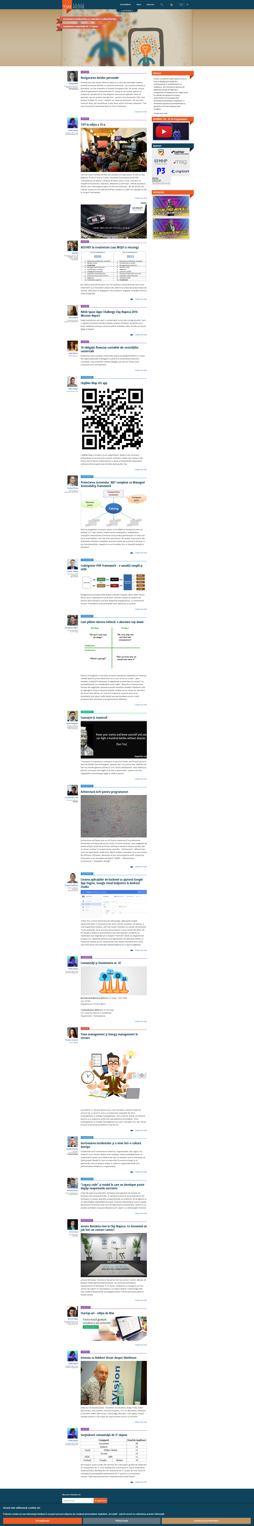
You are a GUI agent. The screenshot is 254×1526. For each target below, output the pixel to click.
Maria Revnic (73, 318)
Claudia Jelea (73, 83)
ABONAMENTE (125, 4)
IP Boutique (74, 89)
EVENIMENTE (86, 957)
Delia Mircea (73, 353)
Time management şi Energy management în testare (109, 1036)
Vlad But (75, 253)
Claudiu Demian (72, 1149)
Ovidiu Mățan (73, 130)
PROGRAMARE (87, 377)
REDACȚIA (150, 4)
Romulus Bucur (72, 1190)
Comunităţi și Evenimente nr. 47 (101, 963)
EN (188, 4)
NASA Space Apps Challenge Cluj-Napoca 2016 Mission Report (109, 313)
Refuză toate (121, 1521)
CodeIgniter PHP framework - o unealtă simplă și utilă (111, 567)
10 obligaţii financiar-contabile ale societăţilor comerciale (110, 349)
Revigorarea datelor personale (100, 77)
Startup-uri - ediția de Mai (97, 1313)
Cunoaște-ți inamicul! (94, 717)
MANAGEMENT (87, 712)
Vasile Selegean (72, 723)
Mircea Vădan (73, 1319)
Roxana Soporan (71, 1040)
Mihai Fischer (73, 389)
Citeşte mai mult (141, 112)
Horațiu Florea (72, 488)
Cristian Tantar (72, 571)
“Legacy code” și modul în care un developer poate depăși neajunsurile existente (112, 1186)
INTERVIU (85, 1352)
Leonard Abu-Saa (71, 797)
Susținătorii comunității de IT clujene (104, 1435)
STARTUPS (85, 1307)
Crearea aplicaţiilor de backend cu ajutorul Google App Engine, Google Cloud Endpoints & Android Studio (112, 883)
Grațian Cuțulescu (71, 885)
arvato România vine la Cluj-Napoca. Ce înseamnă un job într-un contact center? (114, 1228)
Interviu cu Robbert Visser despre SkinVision (108, 1357)
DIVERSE (85, 72)
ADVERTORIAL (87, 1220)
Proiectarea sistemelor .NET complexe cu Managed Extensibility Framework (113, 484)
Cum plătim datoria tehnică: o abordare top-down (112, 622)
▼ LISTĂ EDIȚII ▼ (127, 11)
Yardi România (73, 1154)
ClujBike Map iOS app (94, 383)
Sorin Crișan (73, 1232)
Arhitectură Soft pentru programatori (104, 791)
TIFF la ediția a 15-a (93, 124)
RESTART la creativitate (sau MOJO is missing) (110, 247)
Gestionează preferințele (206, 1521)
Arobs (76, 802)
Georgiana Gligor (71, 628)
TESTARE (85, 1028)
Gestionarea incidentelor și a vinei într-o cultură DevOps (111, 1145)
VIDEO (139, 4)
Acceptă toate (42, 1521)
